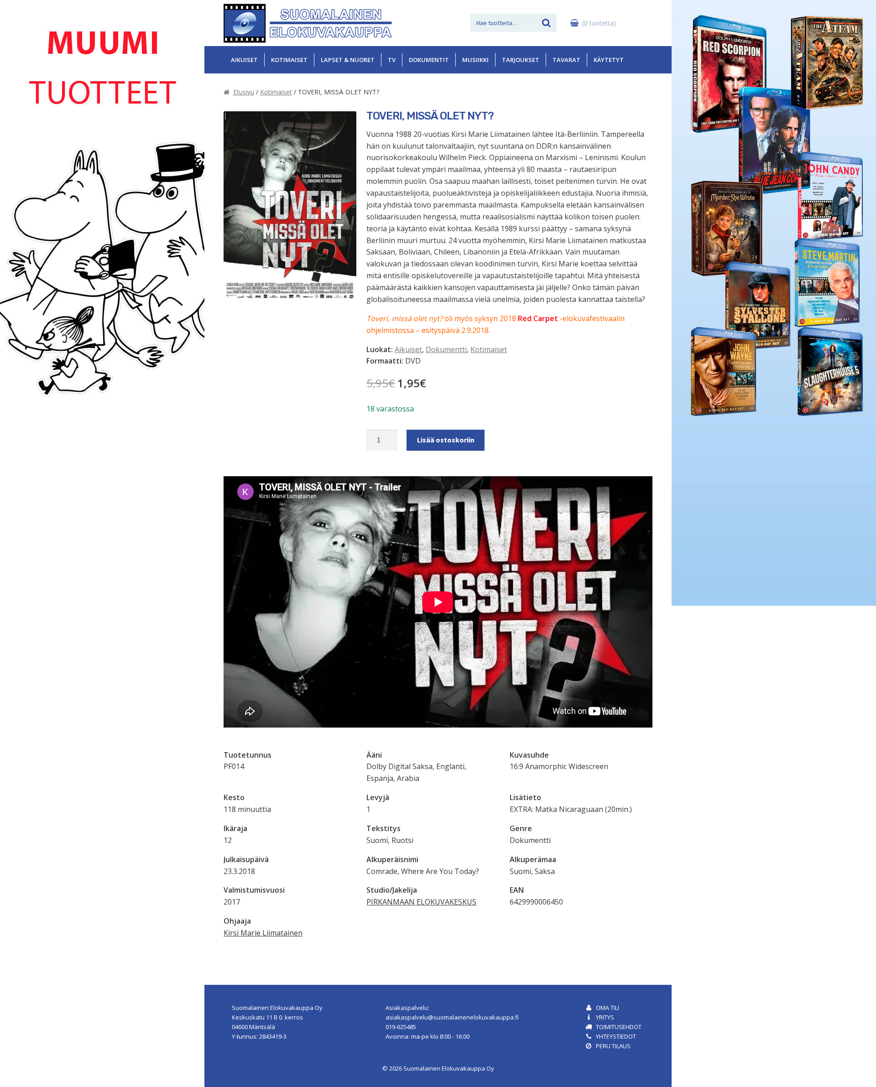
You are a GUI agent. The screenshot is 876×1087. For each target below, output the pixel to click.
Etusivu (243, 92)
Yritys (605, 1017)
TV (392, 60)
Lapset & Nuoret (348, 60)
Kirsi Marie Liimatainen (263, 933)
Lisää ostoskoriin (445, 439)
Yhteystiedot (616, 1036)
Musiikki (475, 60)
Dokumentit (429, 60)
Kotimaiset (289, 60)
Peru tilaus (613, 1046)
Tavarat (566, 60)
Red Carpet (538, 318)
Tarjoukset (520, 60)
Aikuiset (244, 60)
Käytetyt (609, 60)
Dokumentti (446, 349)
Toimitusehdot (618, 1027)
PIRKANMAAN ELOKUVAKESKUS (421, 902)
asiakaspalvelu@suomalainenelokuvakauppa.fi (452, 1017)
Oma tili (607, 1008)
